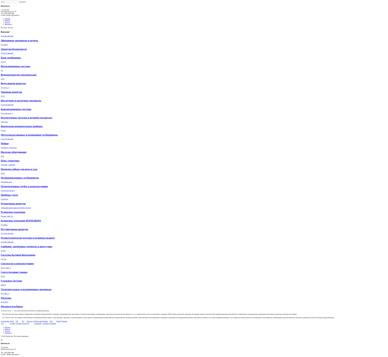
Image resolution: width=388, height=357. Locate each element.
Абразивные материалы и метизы (19, 40)
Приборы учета (9, 195)
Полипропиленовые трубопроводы (20, 177)
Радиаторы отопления (13, 212)
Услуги (7, 22)
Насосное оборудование (13, 152)
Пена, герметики (10, 160)
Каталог (7, 19)
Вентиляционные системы (15, 66)
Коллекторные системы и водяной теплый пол (26, 117)
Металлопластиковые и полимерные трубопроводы (29, 135)
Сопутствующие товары (14, 272)
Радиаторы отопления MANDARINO (21, 220)
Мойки (5, 143)
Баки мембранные (11, 57)
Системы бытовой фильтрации (18, 255)
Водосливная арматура (13, 83)
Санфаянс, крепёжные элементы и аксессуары (26, 246)
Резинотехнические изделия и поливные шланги (28, 238)
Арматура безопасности (14, 49)
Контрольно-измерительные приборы (22, 126)
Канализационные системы (16, 109)
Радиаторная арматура (13, 203)
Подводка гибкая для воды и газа (19, 169)
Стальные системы (11, 280)
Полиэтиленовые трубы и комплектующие (24, 186)
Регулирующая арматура (14, 229)
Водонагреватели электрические (19, 74)
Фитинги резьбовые (12, 306)
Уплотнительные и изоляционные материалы (26, 289)
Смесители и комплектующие (17, 263)
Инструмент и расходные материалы (21, 100)
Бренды (7, 20)
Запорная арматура (11, 92)
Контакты (8, 24)
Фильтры (6, 298)
